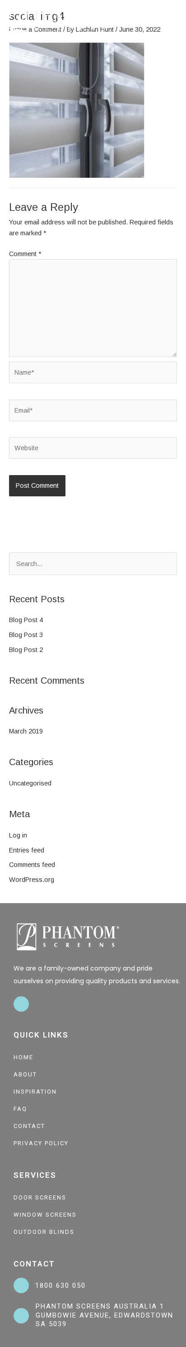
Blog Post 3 (26, 634)
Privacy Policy (41, 1143)
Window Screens (45, 1214)
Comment (25, 253)
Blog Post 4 (26, 620)
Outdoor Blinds (44, 1231)
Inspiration (35, 1091)
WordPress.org (31, 879)
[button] (175, 20)
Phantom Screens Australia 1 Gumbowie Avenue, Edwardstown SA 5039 (104, 1315)
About (25, 1074)
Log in (18, 835)
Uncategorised (30, 783)
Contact (29, 1126)
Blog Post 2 (26, 649)
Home (23, 1057)
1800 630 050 (60, 1285)
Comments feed (32, 864)
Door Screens (40, 1197)
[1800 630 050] (21, 1285)
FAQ (20, 1108)
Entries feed (26, 850)
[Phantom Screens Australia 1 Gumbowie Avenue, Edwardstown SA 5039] (21, 1315)
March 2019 (26, 731)
